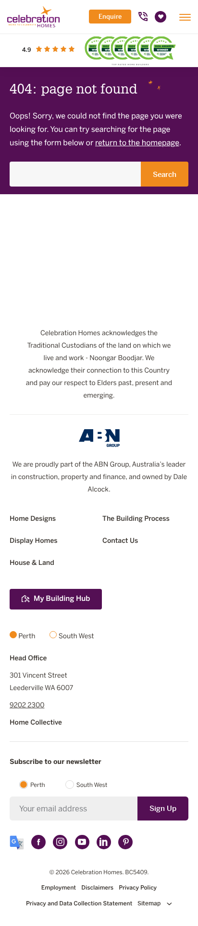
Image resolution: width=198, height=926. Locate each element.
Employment (58, 888)
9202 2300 (27, 705)
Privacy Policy (138, 888)
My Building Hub (62, 599)
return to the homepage (137, 143)
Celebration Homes (97, 873)
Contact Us (120, 541)
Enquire (110, 16)
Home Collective (36, 722)
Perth (37, 785)
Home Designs (33, 519)
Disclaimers (97, 888)
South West (92, 785)
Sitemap (149, 903)
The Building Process (136, 519)
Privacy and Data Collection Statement (79, 904)
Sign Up (162, 808)
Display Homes (34, 541)
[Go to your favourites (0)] (160, 17)
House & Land (32, 563)
